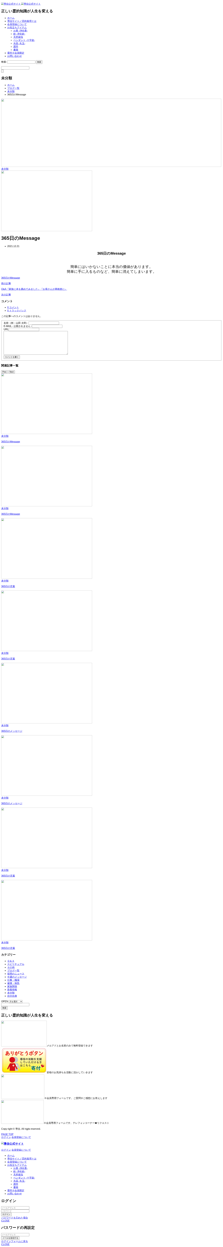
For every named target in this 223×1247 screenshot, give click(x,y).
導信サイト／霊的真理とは (21, 21)
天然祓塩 (18, 37)
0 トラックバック (16, 310)
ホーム (11, 18)
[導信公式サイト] (21, 4)
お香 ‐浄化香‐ (20, 30)
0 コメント (13, 307)
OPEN (4, 1001)
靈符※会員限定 (15, 53)
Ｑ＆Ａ (10, 961)
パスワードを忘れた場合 (14, 1217)
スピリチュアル (15, 964)
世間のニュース (15, 973)
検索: (4, 62)
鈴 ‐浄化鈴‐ (19, 34)
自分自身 (12, 996)
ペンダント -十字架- (24, 40)
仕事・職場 (13, 980)
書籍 (15, 49)
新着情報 (12, 989)
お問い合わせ (14, 56)
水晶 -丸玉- (19, 43)
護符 (15, 46)
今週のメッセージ (17, 977)
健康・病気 (13, 983)
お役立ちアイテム (17, 27)
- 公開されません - (18, 326)
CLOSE (5, 1220)
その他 (11, 967)
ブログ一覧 (13, 970)
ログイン (6, 1214)
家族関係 (12, 986)
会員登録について (17, 24)
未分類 (4, 169)
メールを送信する (10, 1238)
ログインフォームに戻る (14, 1241)
